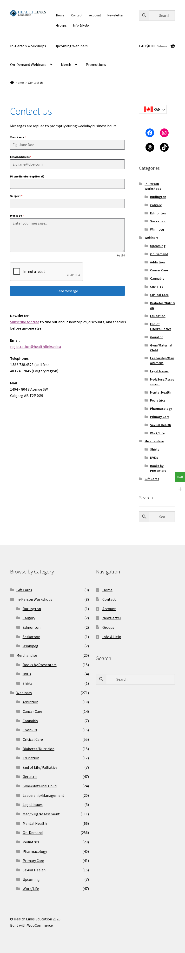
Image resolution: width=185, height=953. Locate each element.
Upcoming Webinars (71, 45)
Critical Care (159, 295)
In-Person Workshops (28, 45)
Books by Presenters (158, 468)
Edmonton (158, 213)
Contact (76, 15)
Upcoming (157, 246)
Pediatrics (157, 400)
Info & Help (81, 25)
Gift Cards (152, 479)
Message (17, 215)
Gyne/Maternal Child (40, 786)
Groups (61, 25)
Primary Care (159, 417)
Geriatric (156, 337)
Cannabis (157, 278)
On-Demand (159, 254)
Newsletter (115, 15)
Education (157, 316)
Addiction (157, 262)
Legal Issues (159, 371)
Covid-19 (156, 286)
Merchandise (154, 441)
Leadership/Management (162, 360)
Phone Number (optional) (27, 176)
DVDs (154, 457)
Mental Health (160, 392)
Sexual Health (160, 425)
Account (95, 15)
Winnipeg (157, 229)
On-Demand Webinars (28, 64)
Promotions (96, 64)
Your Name (18, 137)
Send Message (67, 291)
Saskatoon (158, 221)
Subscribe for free (24, 321)
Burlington (158, 197)
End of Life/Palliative (160, 326)
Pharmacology (161, 408)
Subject (16, 196)
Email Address (20, 157)
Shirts (154, 449)
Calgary (156, 205)
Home (60, 15)
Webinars (152, 237)
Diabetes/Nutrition (38, 748)
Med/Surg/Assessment (41, 814)
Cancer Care (159, 270)
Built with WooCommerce (31, 925)
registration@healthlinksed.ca (35, 346)
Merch (66, 64)
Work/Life (157, 433)
